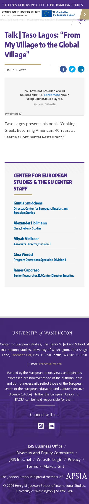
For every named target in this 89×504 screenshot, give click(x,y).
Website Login (49, 459)
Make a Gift (53, 466)
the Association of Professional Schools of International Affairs (75, 476)
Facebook (63, 69)
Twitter (72, 69)
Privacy (74, 459)
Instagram (42, 425)
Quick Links (84, 14)
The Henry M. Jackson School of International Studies (42, 5)
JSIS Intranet (20, 459)
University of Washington (44, 333)
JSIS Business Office (45, 446)
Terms (32, 466)
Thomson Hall (21, 355)
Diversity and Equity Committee (45, 452)
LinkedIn (81, 69)
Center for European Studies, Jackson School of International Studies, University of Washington (32, 16)
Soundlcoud (53, 425)
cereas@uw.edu (50, 364)
